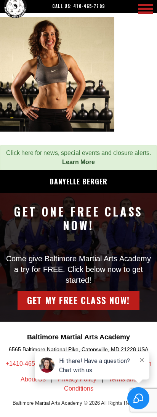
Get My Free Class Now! (78, 300)
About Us (33, 379)
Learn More (78, 162)
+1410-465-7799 (29, 363)
